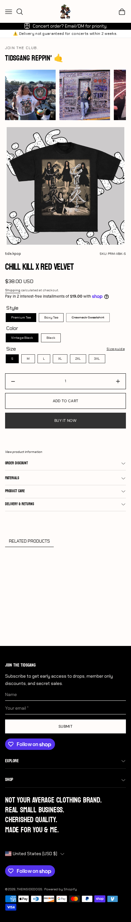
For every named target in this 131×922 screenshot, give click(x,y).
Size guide (116, 349)
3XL (97, 359)
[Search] (20, 12)
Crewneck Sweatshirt (88, 317)
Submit (65, 726)
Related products (29, 541)
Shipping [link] (12, 290)
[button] (122, 12)
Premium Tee (21, 317)
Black (50, 338)
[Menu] (8, 11)
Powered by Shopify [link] (60, 889)
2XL (78, 359)
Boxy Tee (51, 317)
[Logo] (65, 12)
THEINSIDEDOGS (29, 889)
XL (60, 359)
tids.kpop (13, 253)
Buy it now (65, 420)
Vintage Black (22, 338)
